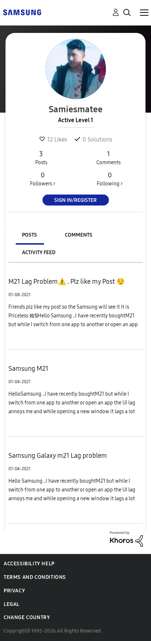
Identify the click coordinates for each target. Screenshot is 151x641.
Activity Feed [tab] (38, 252)
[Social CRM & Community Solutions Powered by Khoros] (126, 538)
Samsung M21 (28, 369)
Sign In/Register (75, 200)
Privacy (14, 591)
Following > (110, 179)
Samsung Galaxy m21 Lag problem (57, 456)
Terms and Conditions (35, 577)
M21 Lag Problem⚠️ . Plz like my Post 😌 (66, 282)
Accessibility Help (29, 564)
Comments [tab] (78, 235)
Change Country (27, 617)
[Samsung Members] (22, 11)
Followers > (42, 179)
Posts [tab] (29, 235)
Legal (11, 604)
